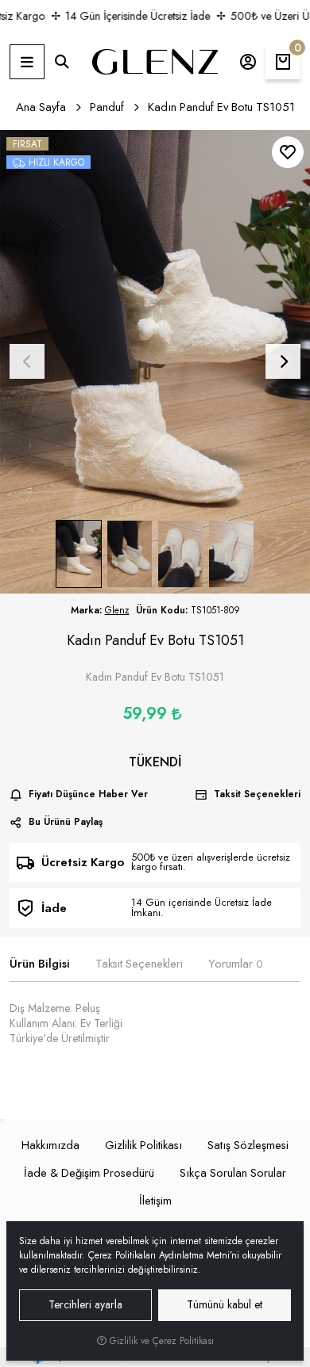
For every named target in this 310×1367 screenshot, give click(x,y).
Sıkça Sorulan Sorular (233, 1173)
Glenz (117, 610)
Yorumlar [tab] (235, 964)
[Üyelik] (248, 61)
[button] (27, 61)
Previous (27, 361)
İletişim (155, 1200)
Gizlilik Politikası (143, 1145)
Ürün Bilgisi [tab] (40, 964)
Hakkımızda (50, 1145)
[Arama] (62, 61)
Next (282, 361)
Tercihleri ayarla (85, 1304)
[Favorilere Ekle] (288, 152)
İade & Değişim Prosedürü (89, 1173)
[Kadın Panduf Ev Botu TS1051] (155, 362)
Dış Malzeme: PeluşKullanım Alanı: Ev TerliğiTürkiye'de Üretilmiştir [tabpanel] (66, 1023)
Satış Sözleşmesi (248, 1145)
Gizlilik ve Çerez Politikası (160, 1341)
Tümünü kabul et (224, 1304)
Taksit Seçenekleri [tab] (139, 964)
